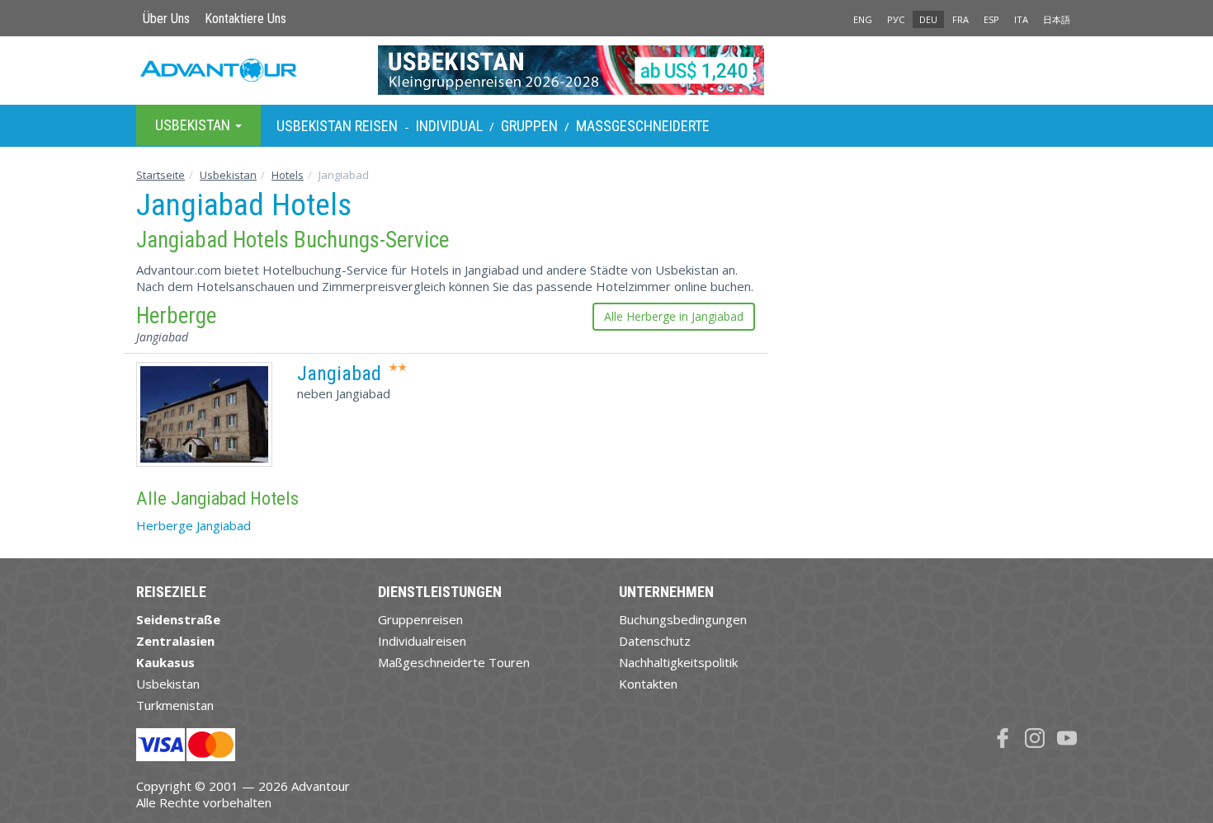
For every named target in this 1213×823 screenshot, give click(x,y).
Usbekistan (228, 174)
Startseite (160, 174)
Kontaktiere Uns (245, 18)
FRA (960, 19)
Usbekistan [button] (194, 125)
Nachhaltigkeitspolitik (678, 662)
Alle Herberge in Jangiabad (673, 316)
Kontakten (648, 683)
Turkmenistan (175, 705)
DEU (928, 19)
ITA (1021, 19)
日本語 (1056, 19)
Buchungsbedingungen (683, 619)
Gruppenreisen (420, 619)
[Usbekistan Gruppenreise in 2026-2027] (607, 70)
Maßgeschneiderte (643, 125)
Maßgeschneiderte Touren (454, 662)
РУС (895, 19)
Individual (449, 125)
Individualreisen (422, 641)
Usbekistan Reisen (337, 125)
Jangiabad (339, 373)
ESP (991, 19)
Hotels (287, 174)
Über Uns (166, 18)
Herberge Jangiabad (193, 525)
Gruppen (529, 125)
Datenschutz (655, 641)
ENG (862, 19)
